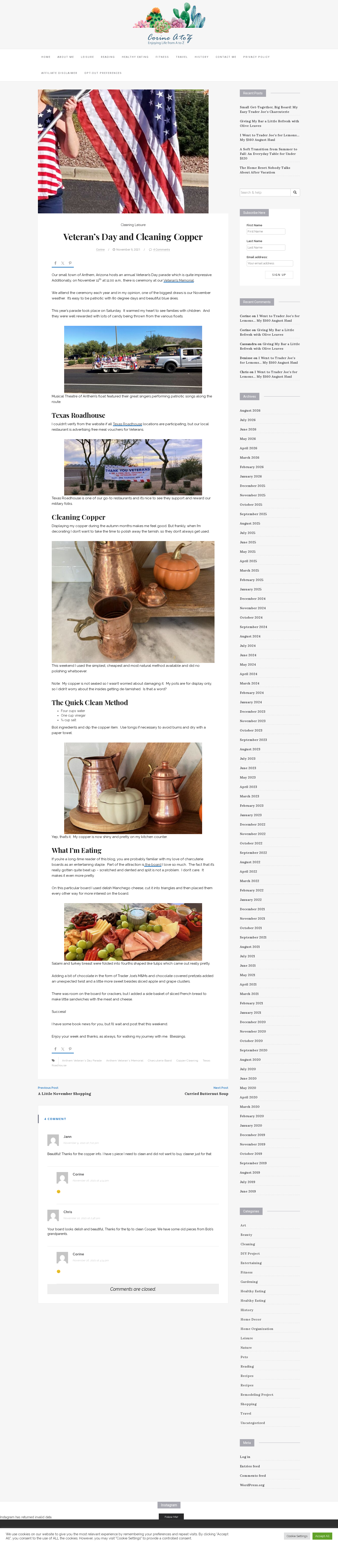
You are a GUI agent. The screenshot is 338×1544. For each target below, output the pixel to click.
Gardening (249, 1282)
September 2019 (253, 1163)
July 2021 (247, 956)
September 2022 (253, 853)
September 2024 (253, 627)
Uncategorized (253, 1423)
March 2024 (249, 683)
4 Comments (161, 249)
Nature (246, 1348)
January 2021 (250, 1013)
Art (243, 1225)
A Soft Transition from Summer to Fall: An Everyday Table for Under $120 (268, 153)
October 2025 (251, 505)
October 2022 (251, 843)
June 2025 (248, 542)
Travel (182, 57)
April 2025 (248, 561)
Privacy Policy (256, 57)
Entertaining (251, 1263)
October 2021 (251, 928)
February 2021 (251, 1003)
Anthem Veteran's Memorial (124, 1060)
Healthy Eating (135, 57)
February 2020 (252, 1116)
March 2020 (250, 1107)
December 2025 (252, 486)
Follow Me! (171, 1517)
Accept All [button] (322, 1536)
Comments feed (253, 1476)
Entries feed (250, 1466)
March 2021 (249, 994)
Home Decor (251, 1319)
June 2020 (248, 1078)
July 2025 (247, 533)
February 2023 (252, 806)
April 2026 (248, 448)
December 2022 (252, 824)
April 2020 (249, 1097)
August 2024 (250, 636)
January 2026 (251, 476)
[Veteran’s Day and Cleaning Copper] (123, 151)
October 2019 (251, 1154)
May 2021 (247, 975)
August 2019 (250, 1172)
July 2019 (247, 1182)
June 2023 (248, 768)
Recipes (247, 1376)
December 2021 (252, 909)
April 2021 (248, 984)
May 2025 (248, 552)
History (202, 57)
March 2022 (249, 881)
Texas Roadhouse (127, 424)
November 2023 (253, 721)
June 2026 (248, 429)
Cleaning (127, 225)
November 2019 (252, 1144)
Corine (100, 249)
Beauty (246, 1235)
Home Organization (257, 1329)
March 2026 (249, 457)
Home (46, 57)
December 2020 (253, 1022)
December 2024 (253, 599)
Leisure (87, 57)
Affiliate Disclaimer (59, 73)
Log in (245, 1457)
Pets (244, 1357)
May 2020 (248, 1088)
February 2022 (252, 890)
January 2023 (251, 815)
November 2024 (253, 608)
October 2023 (251, 730)
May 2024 (248, 664)
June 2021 (248, 965)
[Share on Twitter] (62, 264)
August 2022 (250, 862)
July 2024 (248, 646)
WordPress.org (252, 1485)
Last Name (254, 241)
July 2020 (248, 1069)
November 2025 (253, 495)
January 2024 (251, 702)
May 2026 (248, 439)
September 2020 (253, 1050)
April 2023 (248, 787)
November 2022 (253, 834)
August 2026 (250, 410)
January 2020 (251, 1125)
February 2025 (252, 580)
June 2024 (248, 655)
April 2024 (248, 674)
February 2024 (252, 693)
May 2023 (248, 777)
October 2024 (251, 617)
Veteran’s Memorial (178, 280)
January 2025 (251, 589)
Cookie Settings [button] (297, 1536)
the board (152, 865)
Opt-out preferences (103, 73)
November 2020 (253, 1031)
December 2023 (252, 711)
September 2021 (253, 937)
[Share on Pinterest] (70, 264)
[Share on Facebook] (55, 264)
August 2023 (250, 749)
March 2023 (249, 796)
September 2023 (253, 740)
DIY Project (250, 1253)
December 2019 (252, 1135)
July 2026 (248, 420)
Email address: (257, 257)
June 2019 (248, 1191)
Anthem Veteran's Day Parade (82, 1060)
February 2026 (252, 467)
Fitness (162, 57)
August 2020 (250, 1060)
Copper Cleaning (187, 1060)
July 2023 (247, 759)
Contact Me (226, 57)
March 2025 (249, 570)
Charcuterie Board (160, 1060)
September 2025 (253, 514)
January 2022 (251, 900)
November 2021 (252, 918)
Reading (108, 57)
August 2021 (250, 947)
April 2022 (248, 871)
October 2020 (251, 1041)
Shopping (249, 1404)
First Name (254, 225)
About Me (65, 57)
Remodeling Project (257, 1395)
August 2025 (250, 523)
